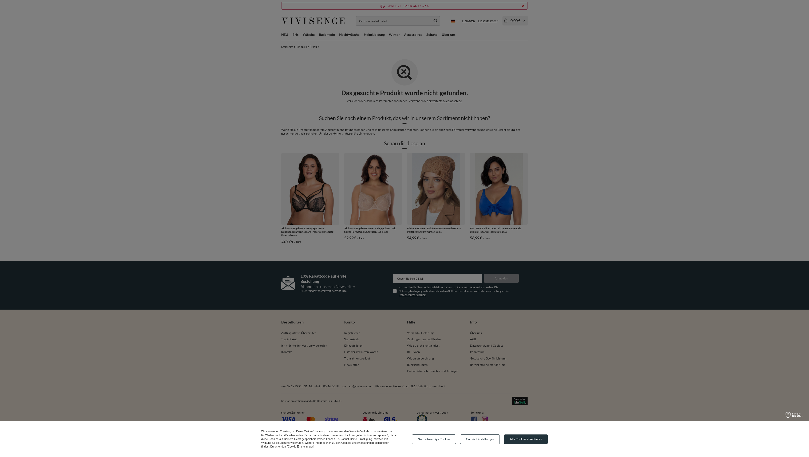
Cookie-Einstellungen (480, 439)
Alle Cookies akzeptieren (526, 439)
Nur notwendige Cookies (434, 439)
